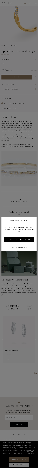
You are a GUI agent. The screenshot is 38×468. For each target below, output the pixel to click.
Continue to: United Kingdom (19, 247)
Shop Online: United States (19, 239)
